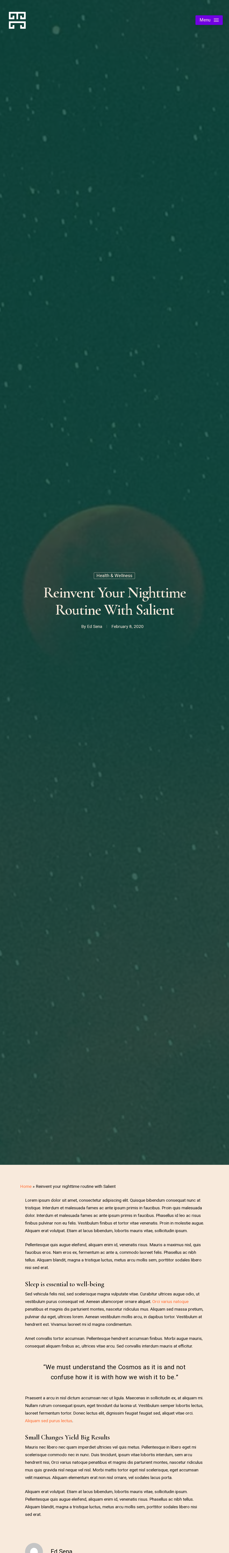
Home (26, 1186)
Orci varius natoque (170, 1302)
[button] (209, 20)
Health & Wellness (114, 575)
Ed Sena (94, 626)
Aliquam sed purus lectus (48, 1421)
